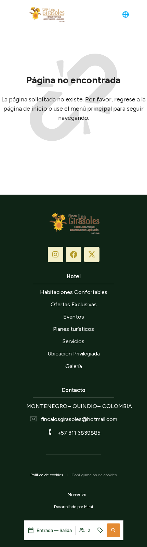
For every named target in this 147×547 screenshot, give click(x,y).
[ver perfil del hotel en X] (91, 254)
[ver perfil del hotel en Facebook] (73, 254)
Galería (73, 366)
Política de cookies (46, 475)
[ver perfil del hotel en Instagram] (55, 254)
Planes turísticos (73, 329)
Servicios (73, 341)
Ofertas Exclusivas (74, 304)
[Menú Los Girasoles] (15, 14)
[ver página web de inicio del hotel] (46, 14)
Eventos (73, 316)
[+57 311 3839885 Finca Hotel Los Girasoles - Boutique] (137, 15)
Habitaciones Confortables (73, 292)
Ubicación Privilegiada (74, 353)
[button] (113, 530)
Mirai (88, 506)
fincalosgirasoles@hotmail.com (79, 419)
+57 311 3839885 (79, 433)
